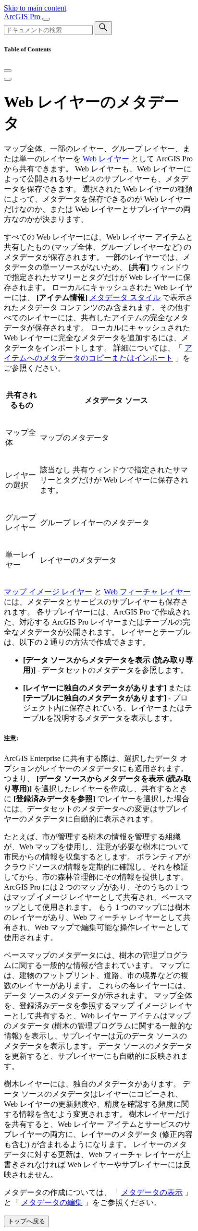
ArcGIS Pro (23, 16)
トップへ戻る (26, 1221)
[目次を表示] (8, 79)
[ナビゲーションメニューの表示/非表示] (46, 19)
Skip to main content (35, 8)
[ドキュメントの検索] (103, 28)
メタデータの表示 (152, 1192)
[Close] (8, 70)
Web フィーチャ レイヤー (147, 592)
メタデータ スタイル (125, 297)
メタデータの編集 (52, 1202)
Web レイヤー (106, 159)
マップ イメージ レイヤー (48, 592)
